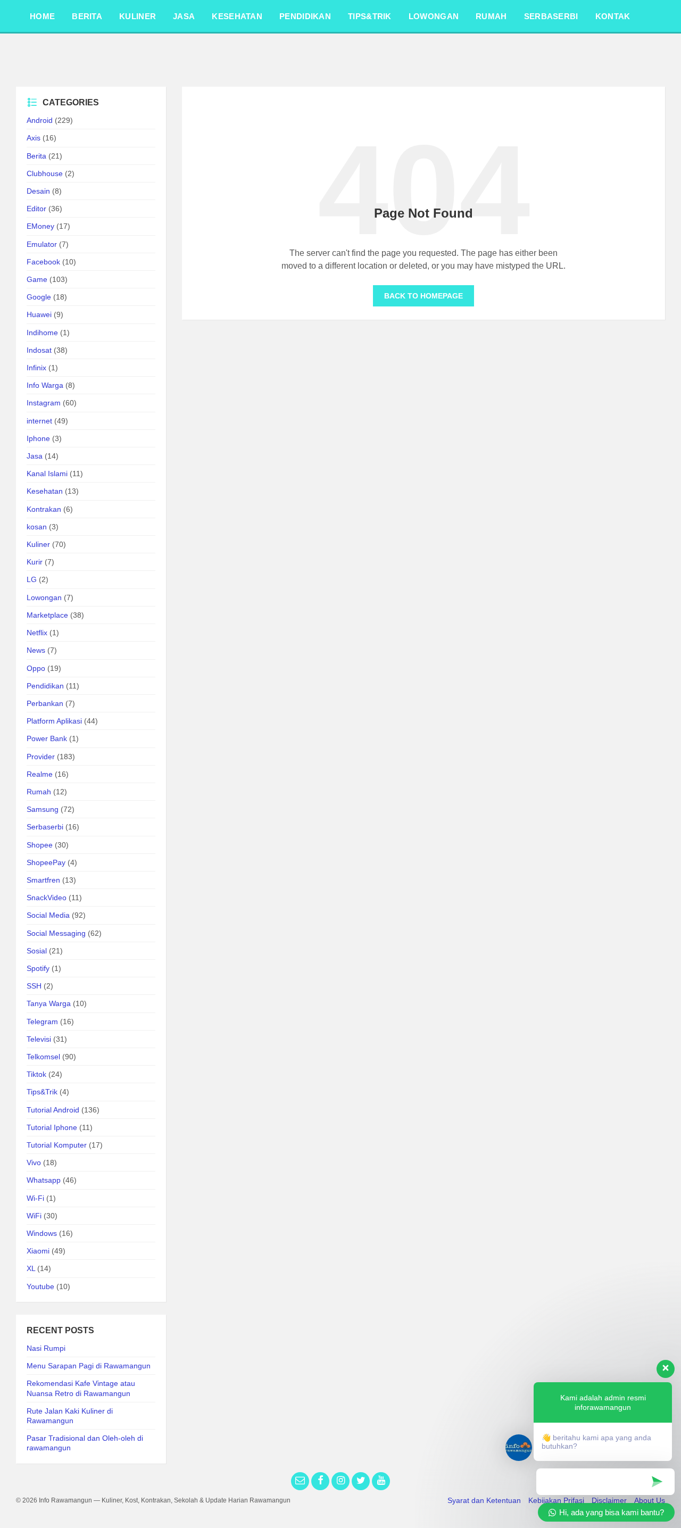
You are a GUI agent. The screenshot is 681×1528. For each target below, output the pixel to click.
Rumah (39, 791)
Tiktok (36, 1074)
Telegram (42, 1021)
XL (31, 1268)
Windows (42, 1233)
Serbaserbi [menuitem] (551, 16)
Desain (38, 191)
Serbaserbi (45, 827)
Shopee (40, 845)
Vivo (34, 1162)
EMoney (40, 226)
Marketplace (47, 615)
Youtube (40, 1286)
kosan (37, 526)
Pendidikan (45, 686)
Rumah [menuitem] (491, 16)
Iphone (38, 438)
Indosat (39, 350)
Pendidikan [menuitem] (305, 16)
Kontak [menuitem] (612, 16)
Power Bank (47, 738)
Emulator (42, 244)
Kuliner (38, 544)
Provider (41, 756)
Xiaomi (38, 1251)
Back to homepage (423, 296)
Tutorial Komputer (57, 1145)
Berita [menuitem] (87, 16)
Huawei (39, 314)
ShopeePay (46, 862)
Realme (40, 774)
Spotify (38, 968)
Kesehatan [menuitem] (237, 16)
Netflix (37, 632)
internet (39, 421)
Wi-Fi (35, 1198)
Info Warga (45, 385)
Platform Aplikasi (54, 721)
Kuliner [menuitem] (137, 16)
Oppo (36, 668)
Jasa (35, 456)
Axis (33, 138)
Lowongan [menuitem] (434, 16)
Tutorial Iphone (52, 1127)
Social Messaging (56, 933)
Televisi (39, 1039)
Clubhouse (45, 173)
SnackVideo (47, 897)
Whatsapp (44, 1180)
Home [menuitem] (42, 16)
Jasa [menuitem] (184, 16)
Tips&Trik (42, 1091)
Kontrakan (44, 509)
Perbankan (45, 703)
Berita (36, 156)
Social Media (48, 915)
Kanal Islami (47, 473)
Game (37, 279)
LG (32, 579)
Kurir (35, 562)
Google (39, 297)
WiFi (34, 1215)
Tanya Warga (49, 1003)
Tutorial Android (53, 1110)
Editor (36, 208)
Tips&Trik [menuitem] (370, 16)
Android (40, 120)
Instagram (44, 402)
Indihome (42, 332)
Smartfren (43, 880)
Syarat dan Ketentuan (484, 1500)
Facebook (43, 262)
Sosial (37, 950)
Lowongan (44, 597)
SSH (34, 986)
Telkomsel (43, 1056)
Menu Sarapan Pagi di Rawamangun (89, 1365)
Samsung (43, 809)
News (36, 650)
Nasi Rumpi (46, 1348)
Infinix (36, 367)
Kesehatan (45, 491)
